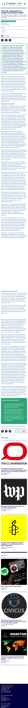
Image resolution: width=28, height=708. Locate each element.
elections (9, 118)
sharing (3, 163)
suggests (12, 165)
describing (10, 195)
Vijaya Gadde (22, 154)
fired (2, 145)
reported (22, 136)
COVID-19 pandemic (11, 119)
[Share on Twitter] (6, 40)
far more (3, 184)
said (6, 161)
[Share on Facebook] (2, 40)
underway (14, 368)
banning (21, 125)
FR (8, 35)
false (16, 178)
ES (5, 35)
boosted (17, 151)
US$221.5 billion (20, 321)
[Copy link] (10, 40)
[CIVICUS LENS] (12, 4)
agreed (6, 371)
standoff (7, 87)
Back (24, 431)
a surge (8, 205)
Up (17, 431)
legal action (16, 142)
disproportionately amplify (18, 188)
